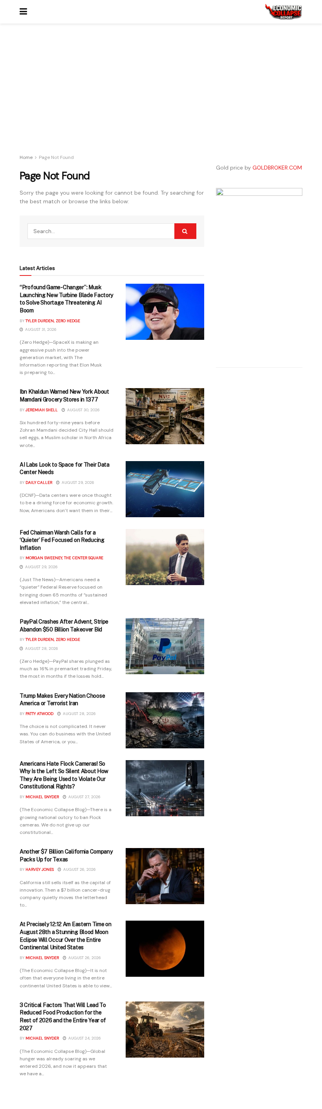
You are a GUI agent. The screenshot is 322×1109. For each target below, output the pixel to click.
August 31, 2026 (40, 329)
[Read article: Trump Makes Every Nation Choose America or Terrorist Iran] (165, 720)
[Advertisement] (112, 94)
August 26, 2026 (79, 869)
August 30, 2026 (83, 409)
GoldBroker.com (277, 167)
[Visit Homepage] (283, 12)
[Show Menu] (23, 12)
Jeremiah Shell (42, 409)
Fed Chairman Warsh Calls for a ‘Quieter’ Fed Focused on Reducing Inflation (62, 540)
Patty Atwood (39, 713)
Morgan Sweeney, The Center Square (64, 557)
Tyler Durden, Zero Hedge (53, 320)
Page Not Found (56, 157)
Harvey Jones (40, 869)
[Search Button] (185, 231)
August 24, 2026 (84, 1038)
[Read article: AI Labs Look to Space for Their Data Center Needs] (165, 489)
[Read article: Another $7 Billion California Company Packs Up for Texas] (165, 876)
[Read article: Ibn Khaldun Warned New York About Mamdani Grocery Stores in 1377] (165, 416)
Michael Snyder (42, 796)
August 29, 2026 (77, 482)
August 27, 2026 (84, 796)
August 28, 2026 (41, 648)
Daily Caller (39, 482)
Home (26, 157)
